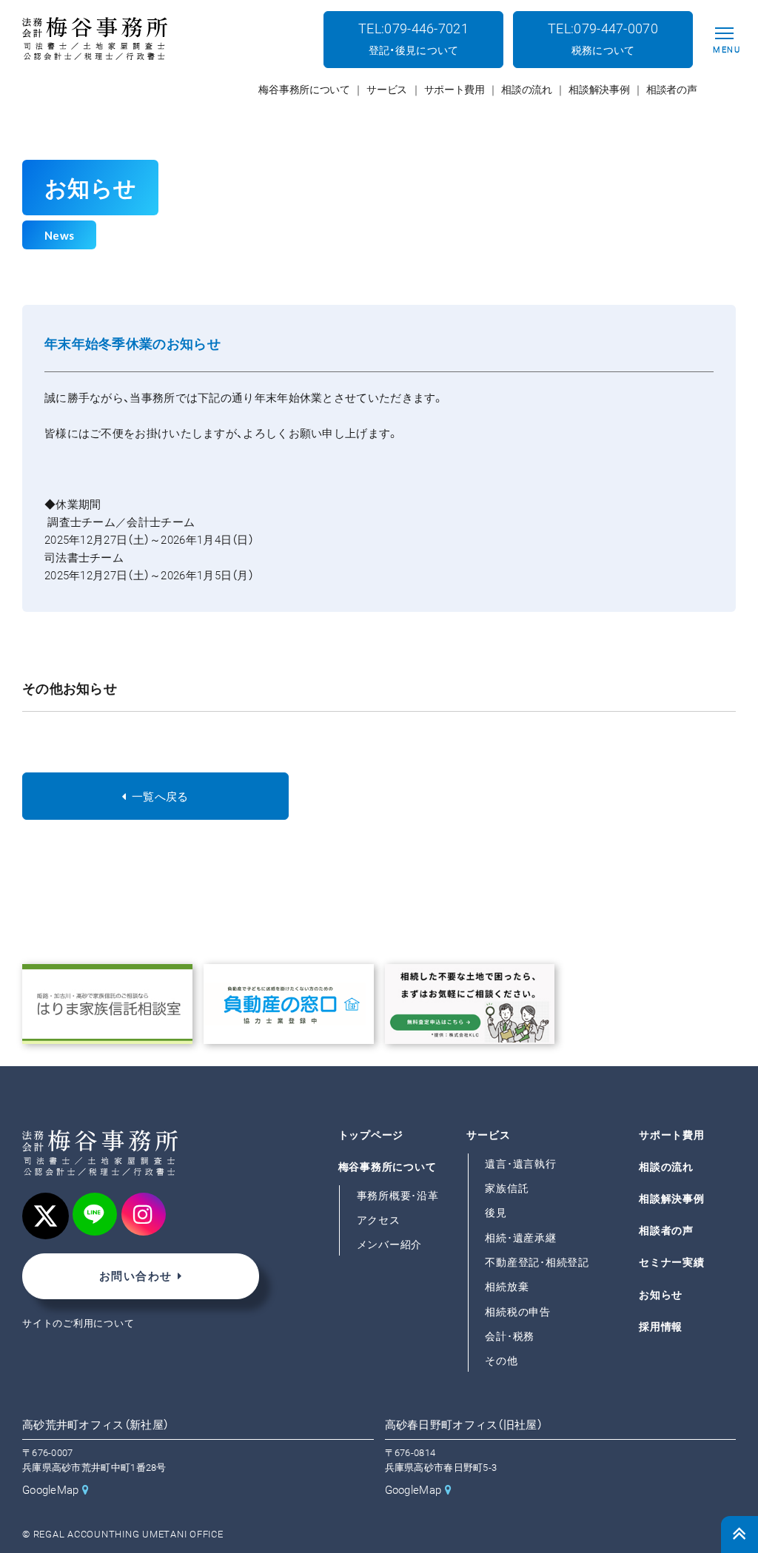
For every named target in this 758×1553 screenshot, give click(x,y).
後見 (496, 1213)
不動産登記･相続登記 (537, 1262)
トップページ (371, 1135)
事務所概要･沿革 (398, 1196)
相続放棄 (507, 1287)
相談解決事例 (672, 1199)
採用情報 (660, 1326)
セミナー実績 (672, 1262)
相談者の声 (666, 1230)
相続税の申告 (518, 1311)
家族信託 (507, 1188)
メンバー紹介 (390, 1244)
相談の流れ (666, 1167)
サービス (488, 1135)
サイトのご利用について (78, 1323)
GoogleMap (50, 1490)
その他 (501, 1361)
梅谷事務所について (387, 1167)
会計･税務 (509, 1336)
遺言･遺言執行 (520, 1164)
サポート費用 (672, 1135)
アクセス (378, 1220)
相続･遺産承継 (520, 1237)
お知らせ (660, 1294)
